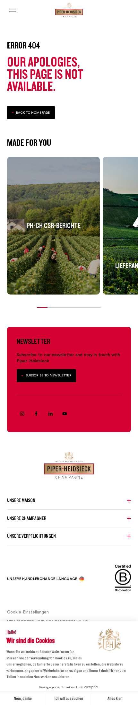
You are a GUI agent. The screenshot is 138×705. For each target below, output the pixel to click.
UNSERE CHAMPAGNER (26, 518)
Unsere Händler (23, 579)
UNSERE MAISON (21, 500)
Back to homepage (33, 112)
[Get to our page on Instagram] (22, 413)
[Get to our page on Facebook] (36, 413)
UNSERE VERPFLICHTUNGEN (31, 536)
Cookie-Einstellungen (28, 612)
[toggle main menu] (12, 9)
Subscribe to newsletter (48, 375)
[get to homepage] (68, 10)
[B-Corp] (123, 579)
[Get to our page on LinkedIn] (50, 413)
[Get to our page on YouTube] (64, 413)
